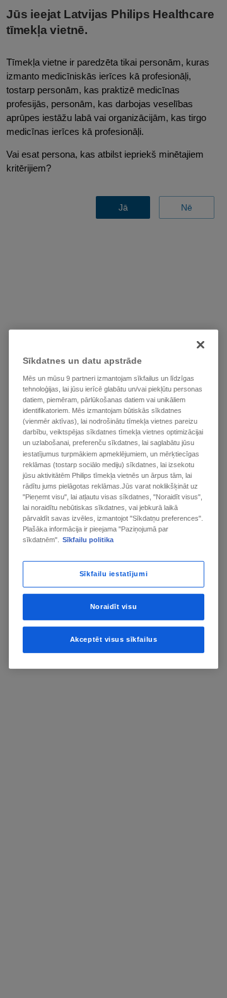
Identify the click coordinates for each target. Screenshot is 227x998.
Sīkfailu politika (88, 539)
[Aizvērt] (200, 344)
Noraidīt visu (113, 606)
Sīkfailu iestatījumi (113, 573)
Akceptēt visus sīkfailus (114, 639)
